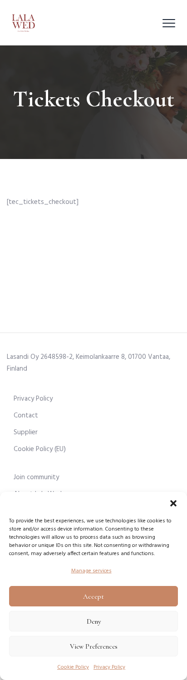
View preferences (94, 646)
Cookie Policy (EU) (40, 449)
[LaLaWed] (23, 22)
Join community (36, 477)
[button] (173, 503)
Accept (93, 596)
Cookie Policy (73, 667)
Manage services (91, 571)
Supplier (26, 432)
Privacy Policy (109, 667)
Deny (94, 621)
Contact (26, 415)
